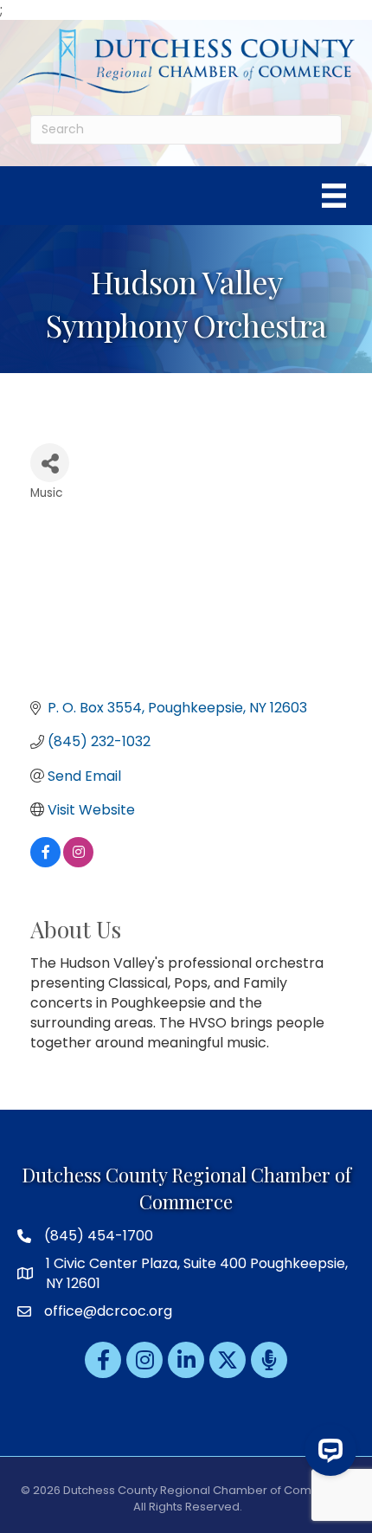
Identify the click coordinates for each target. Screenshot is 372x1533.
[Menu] (334, 195)
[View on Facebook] (45, 863)
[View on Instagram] (78, 863)
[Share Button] (49, 462)
